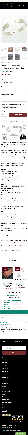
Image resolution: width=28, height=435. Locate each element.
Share (12, 250)
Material (3, 86)
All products (5, 373)
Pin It (20, 250)
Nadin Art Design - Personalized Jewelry (15, 425)
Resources (4, 389)
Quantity (3, 111)
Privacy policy (5, 399)
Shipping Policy (6, 391)
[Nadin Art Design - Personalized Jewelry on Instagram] (9, 415)
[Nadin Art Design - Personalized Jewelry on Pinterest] (6, 415)
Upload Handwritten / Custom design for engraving (12, 104)
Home (3, 404)
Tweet (5, 250)
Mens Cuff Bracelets (7, 62)
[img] (3, 322)
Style (2, 79)
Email (5, 254)
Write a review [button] (14, 312)
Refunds (4, 394)
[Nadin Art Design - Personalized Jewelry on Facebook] (3, 415)
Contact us (5, 383)
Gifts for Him (5, 368)
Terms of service (6, 396)
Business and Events (7, 402)
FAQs (3, 407)
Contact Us (21, 433)
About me (4, 381)
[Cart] (24, 5)
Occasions (4, 366)
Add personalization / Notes (7, 94)
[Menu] (20, 5)
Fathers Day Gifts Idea (12, 240)
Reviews (4, 386)
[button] (5, 71)
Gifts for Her (5, 371)
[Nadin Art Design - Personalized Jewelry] (8, 6)
